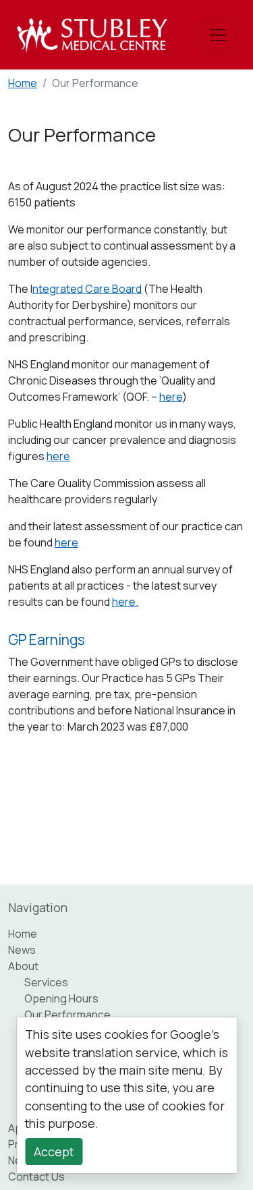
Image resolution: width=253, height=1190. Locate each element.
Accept (54, 1151)
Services (46, 982)
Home (22, 83)
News (22, 949)
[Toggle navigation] (218, 35)
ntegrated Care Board (87, 288)
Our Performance (67, 1014)
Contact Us (36, 1176)
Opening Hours (61, 998)
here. (125, 601)
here (170, 396)
